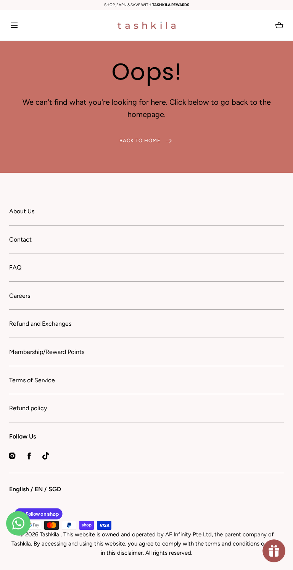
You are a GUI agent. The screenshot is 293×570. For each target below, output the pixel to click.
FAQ (15, 267)
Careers (19, 295)
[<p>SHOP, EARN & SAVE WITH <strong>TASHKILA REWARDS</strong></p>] (146, 5)
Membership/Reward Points (46, 352)
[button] (14, 25)
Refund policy (28, 408)
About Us (21, 211)
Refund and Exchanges (40, 323)
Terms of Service (32, 380)
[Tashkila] (146, 25)
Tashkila (50, 534)
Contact (20, 239)
